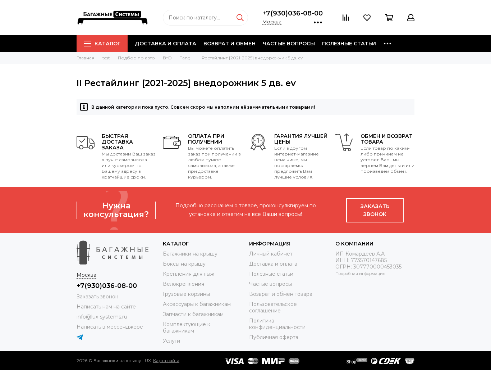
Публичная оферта (273, 337)
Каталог (107, 43)
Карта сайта (166, 360)
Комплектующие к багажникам (186, 327)
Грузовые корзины (186, 294)
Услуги (171, 341)
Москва (271, 21)
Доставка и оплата (165, 43)
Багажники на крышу (190, 254)
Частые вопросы (289, 43)
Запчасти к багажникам (193, 314)
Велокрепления (183, 284)
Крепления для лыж (188, 274)
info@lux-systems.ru (102, 316)
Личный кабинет (271, 254)
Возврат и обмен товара (280, 294)
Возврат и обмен (229, 43)
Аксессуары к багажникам (197, 304)
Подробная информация (360, 273)
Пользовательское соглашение (273, 307)
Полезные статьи (349, 43)
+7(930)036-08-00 (292, 13)
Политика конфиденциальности (277, 323)
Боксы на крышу (184, 264)
